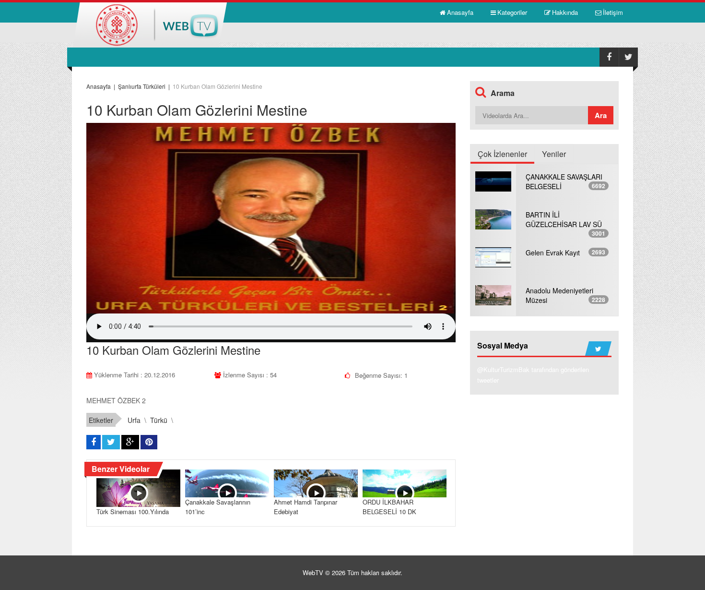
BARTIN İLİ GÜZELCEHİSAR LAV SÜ (564, 219)
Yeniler (554, 153)
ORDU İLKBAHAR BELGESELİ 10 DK (389, 506)
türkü (158, 420)
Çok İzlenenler (502, 153)
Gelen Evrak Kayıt (553, 252)
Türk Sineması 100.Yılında (132, 511)
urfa (134, 420)
